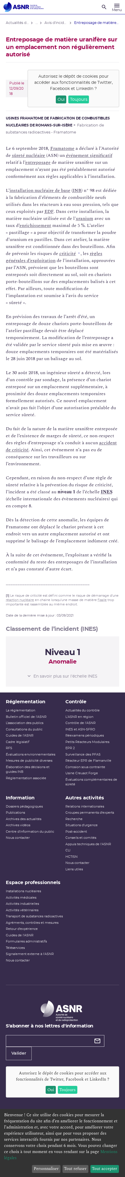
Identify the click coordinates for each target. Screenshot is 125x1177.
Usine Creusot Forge (81, 773)
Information (20, 798)
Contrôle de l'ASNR (80, 723)
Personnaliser (46, 1169)
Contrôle (75, 701)
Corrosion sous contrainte (85, 767)
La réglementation (20, 710)
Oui (61, 100)
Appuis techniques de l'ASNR (88, 844)
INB (77, 190)
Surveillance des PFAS (83, 754)
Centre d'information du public (30, 831)
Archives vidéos (18, 825)
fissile (102, 600)
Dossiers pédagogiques (24, 806)
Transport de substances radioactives (34, 916)
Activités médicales (21, 897)
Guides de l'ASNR (19, 735)
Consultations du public (24, 729)
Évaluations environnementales (30, 754)
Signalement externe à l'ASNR (30, 954)
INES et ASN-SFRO (80, 729)
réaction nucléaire (20, 600)
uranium (84, 218)
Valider (18, 1053)
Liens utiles (74, 869)
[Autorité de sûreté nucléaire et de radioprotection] (23, 7)
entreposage (38, 162)
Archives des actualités (23, 819)
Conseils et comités (80, 837)
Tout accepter (104, 1169)
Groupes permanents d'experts (89, 812)
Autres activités (84, 798)
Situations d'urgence (81, 825)
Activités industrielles (22, 903)
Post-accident (76, 831)
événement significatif (89, 155)
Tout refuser (75, 1169)
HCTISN (71, 856)
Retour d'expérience (22, 929)
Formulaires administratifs (26, 941)
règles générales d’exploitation (54, 257)
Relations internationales (84, 806)
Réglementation (25, 701)
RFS (9, 748)
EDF (48, 211)
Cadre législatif (17, 742)
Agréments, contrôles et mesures (32, 922)
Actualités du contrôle (82, 710)
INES (106, 491)
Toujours (79, 100)
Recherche (74, 819)
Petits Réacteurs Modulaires (87, 742)
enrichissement (35, 225)
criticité (67, 253)
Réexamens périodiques (84, 735)
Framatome (62, 148)
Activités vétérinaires (22, 910)
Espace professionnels (33, 882)
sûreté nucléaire (28, 155)
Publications (15, 812)
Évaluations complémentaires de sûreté (91, 782)
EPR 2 (70, 748)
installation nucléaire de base (40, 190)
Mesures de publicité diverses (29, 760)
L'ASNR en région (79, 716)
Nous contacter (18, 837)
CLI (67, 850)
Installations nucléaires (23, 891)
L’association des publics (24, 723)
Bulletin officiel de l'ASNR (26, 716)
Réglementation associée (26, 778)
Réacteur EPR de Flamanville (88, 760)
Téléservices (15, 947)
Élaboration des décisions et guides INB (27, 769)
